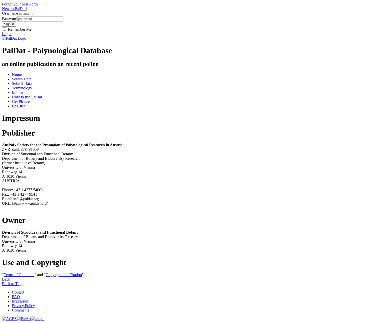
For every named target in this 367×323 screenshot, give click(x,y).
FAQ (16, 297)
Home (17, 74)
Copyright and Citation (64, 275)
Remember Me (19, 29)
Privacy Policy (23, 306)
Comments (20, 310)
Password (9, 18)
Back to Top (11, 284)
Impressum (20, 301)
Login (6, 34)
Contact (18, 292)
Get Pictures (21, 101)
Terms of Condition (19, 275)
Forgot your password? (20, 4)
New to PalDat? (14, 8)
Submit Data (22, 83)
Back (6, 279)
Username (10, 13)
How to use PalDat (27, 97)
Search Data (21, 79)
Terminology (22, 88)
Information (21, 92)
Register (18, 106)
